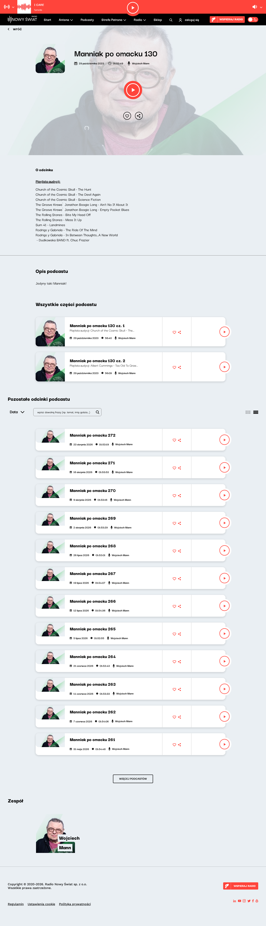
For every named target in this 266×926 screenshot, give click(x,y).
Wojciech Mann (140, 63)
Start (47, 19)
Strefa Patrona (111, 19)
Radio (138, 19)
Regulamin (16, 904)
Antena (64, 19)
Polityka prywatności (75, 904)
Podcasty (87, 19)
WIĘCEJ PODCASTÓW (133, 778)
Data (14, 412)
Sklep (158, 19)
